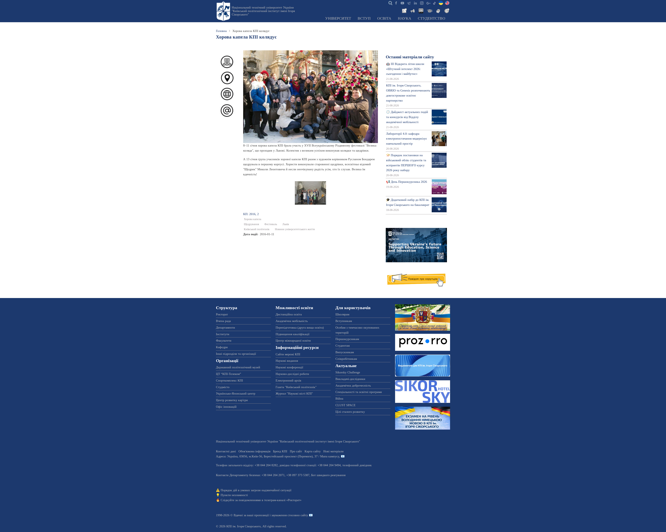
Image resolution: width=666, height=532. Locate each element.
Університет (338, 18)
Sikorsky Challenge (347, 372)
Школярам (342, 314)
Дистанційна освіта (289, 314)
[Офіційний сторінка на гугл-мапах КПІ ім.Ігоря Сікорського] (428, 3)
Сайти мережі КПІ (288, 354)
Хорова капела (252, 219)
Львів (285, 224)
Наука (404, 18)
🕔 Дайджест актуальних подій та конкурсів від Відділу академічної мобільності (407, 117)
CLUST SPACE (345, 405)
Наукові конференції (289, 367)
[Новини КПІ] (404, 10)
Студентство (431, 18)
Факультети (223, 340)
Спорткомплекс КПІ (229, 380)
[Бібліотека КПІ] (438, 10)
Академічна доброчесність (353, 385)
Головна (221, 31)
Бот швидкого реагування (328, 475)
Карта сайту (313, 451)
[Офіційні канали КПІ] (409, 3)
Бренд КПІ (280, 451)
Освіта (384, 18)
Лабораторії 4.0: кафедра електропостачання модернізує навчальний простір (406, 138)
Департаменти (225, 327)
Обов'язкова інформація (254, 451)
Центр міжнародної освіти (293, 340)
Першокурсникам (347, 339)
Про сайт (296, 451)
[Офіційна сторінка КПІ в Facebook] (396, 3)
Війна (339, 398)
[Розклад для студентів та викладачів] (421, 10)
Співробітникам (346, 359)
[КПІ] (441, 3)
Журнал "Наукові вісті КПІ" (294, 393)
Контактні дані (226, 451)
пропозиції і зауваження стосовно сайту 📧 (283, 515)
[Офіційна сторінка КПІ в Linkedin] (415, 3)
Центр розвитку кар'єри (232, 400)
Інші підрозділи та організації (236, 353)
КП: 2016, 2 (251, 214)
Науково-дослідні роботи (292, 374)
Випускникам (344, 352)
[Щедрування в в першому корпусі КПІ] (310, 192)
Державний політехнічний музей (238, 367)
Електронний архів (288, 380)
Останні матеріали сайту (410, 57)
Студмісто (222, 387)
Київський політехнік (257, 229)
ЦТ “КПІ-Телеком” (228, 374)
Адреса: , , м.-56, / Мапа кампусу (277, 456)
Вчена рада (223, 321)
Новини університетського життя (295, 229)
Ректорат (222, 314)
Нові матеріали (333, 451)
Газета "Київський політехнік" (296, 387)
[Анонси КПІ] (412, 10)
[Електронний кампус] (429, 10)
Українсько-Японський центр (235, 393)
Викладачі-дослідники (350, 379)
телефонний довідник (357, 465)
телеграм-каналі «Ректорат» (282, 500)
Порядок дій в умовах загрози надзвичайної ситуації (256, 490)
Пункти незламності (234, 495)
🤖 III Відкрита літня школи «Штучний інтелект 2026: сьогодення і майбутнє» (405, 69)
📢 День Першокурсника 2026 (406, 181)
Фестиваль (270, 224)
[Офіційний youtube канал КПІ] (402, 3)
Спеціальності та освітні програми (358, 392)
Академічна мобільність (292, 321)
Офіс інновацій (226, 406)
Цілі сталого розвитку (350, 411)
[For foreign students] (446, 10)
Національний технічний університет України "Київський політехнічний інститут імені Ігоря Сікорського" (263, 11)
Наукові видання (287, 360)
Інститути (222, 334)
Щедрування (251, 224)
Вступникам (343, 321)
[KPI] (447, 3)
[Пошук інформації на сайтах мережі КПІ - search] (389, 3)
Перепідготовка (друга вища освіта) (300, 327)
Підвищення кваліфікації (292, 334)
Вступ (364, 18)
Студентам (342, 345)
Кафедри (222, 347)
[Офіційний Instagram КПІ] (421, 3)
